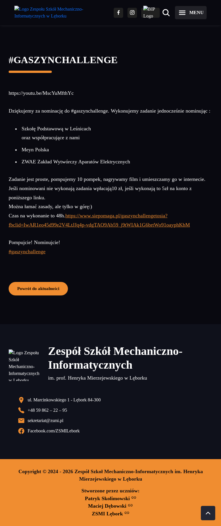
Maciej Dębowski (108, 506)
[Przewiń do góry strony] (208, 513)
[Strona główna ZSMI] (59, 13)
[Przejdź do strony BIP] (150, 13)
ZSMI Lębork (108, 514)
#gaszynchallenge (27, 251)
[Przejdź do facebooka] (118, 13)
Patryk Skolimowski (108, 498)
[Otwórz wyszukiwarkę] (166, 12)
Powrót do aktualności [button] (38, 288)
